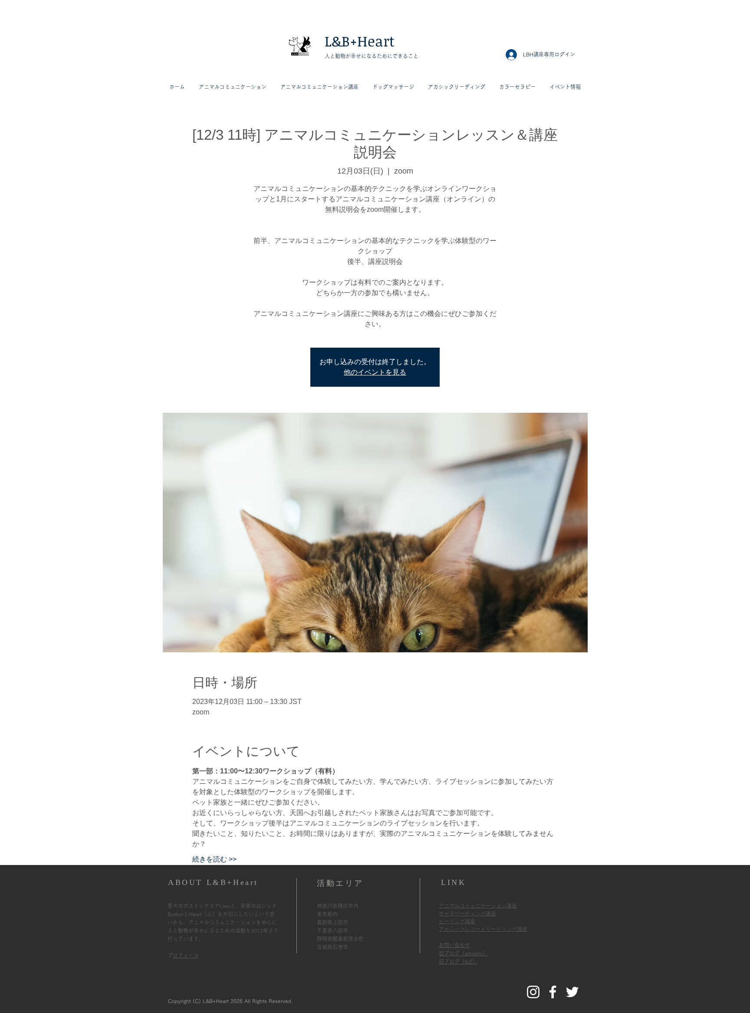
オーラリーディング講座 (467, 914)
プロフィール (186, 955)
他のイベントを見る (375, 372)
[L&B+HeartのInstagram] (533, 991)
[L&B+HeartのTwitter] (572, 991)
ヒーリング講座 (457, 921)
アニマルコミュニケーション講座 (478, 906)
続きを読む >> (214, 859)
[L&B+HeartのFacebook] (552, 991)
